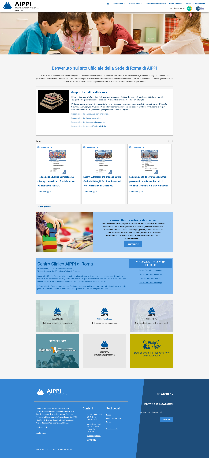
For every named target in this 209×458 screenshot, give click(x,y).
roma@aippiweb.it (94, 436)
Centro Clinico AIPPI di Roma (150, 278)
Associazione (117, 4)
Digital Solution (68, 449)
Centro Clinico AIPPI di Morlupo (150, 282)
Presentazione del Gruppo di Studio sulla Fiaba (88, 126)
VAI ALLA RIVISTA (151, 365)
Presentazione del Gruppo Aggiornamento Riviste (90, 114)
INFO (57, 365)
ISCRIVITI (166, 419)
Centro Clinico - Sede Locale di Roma (133, 220)
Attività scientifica (175, 4)
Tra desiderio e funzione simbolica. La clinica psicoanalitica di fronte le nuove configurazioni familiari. (56, 181)
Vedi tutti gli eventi (43, 206)
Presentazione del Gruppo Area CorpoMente (88, 122)
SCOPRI (57, 328)
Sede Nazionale (104, 319)
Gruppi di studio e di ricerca (156, 4)
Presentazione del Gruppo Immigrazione (86, 118)
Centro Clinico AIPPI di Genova (150, 270)
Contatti (188, 4)
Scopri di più (133, 244)
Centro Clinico (134, 4)
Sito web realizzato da (57, 449)
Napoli (108, 422)
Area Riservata (199, 4)
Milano (108, 415)
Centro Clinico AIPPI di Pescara (150, 274)
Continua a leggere (44, 192)
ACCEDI (104, 365)
